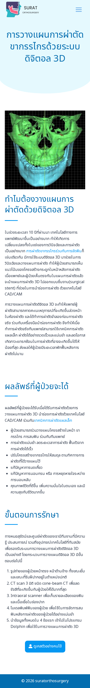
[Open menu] (78, 9)
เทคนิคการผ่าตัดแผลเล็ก (53, 420)
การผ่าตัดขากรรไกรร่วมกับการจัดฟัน (54, 251)
